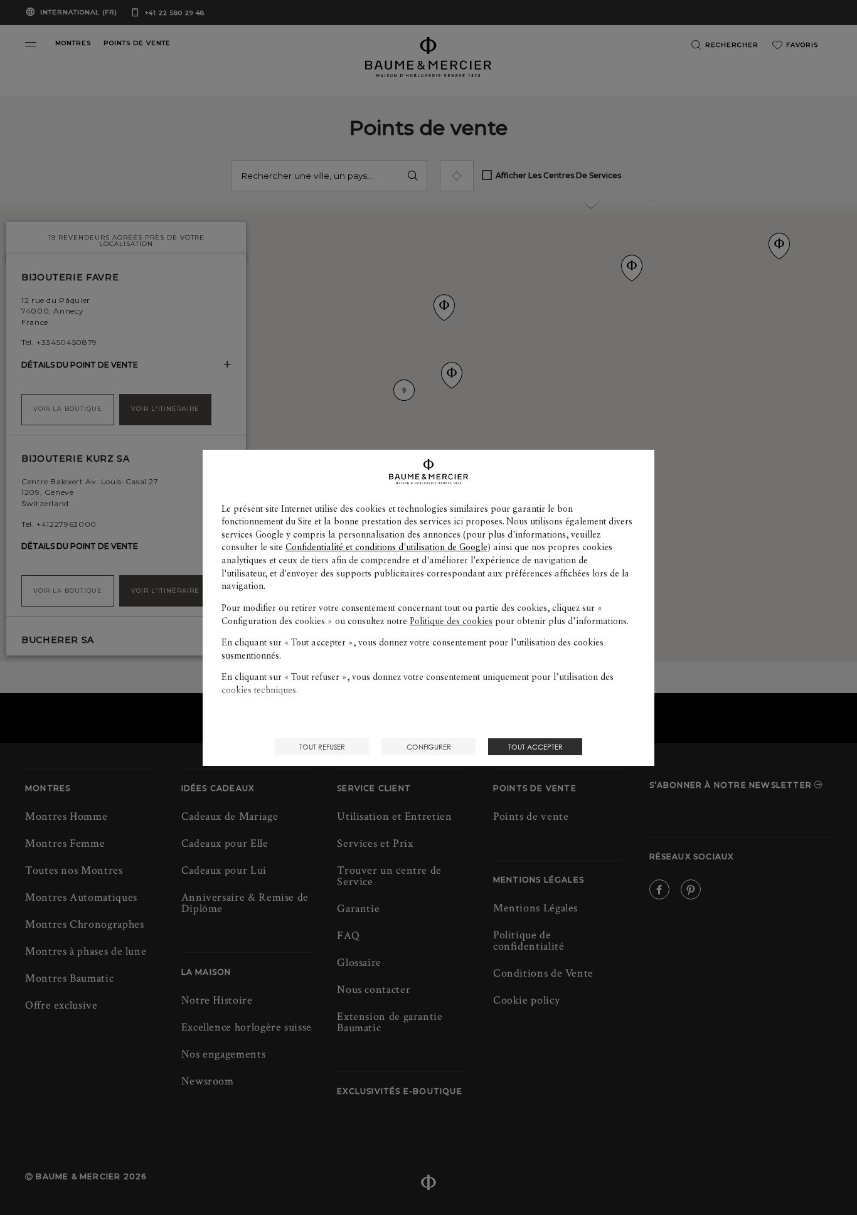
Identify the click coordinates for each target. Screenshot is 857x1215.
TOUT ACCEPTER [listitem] (535, 746)
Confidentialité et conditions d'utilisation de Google (386, 547)
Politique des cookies (451, 621)
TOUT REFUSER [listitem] (322, 746)
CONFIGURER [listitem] (429, 746)
